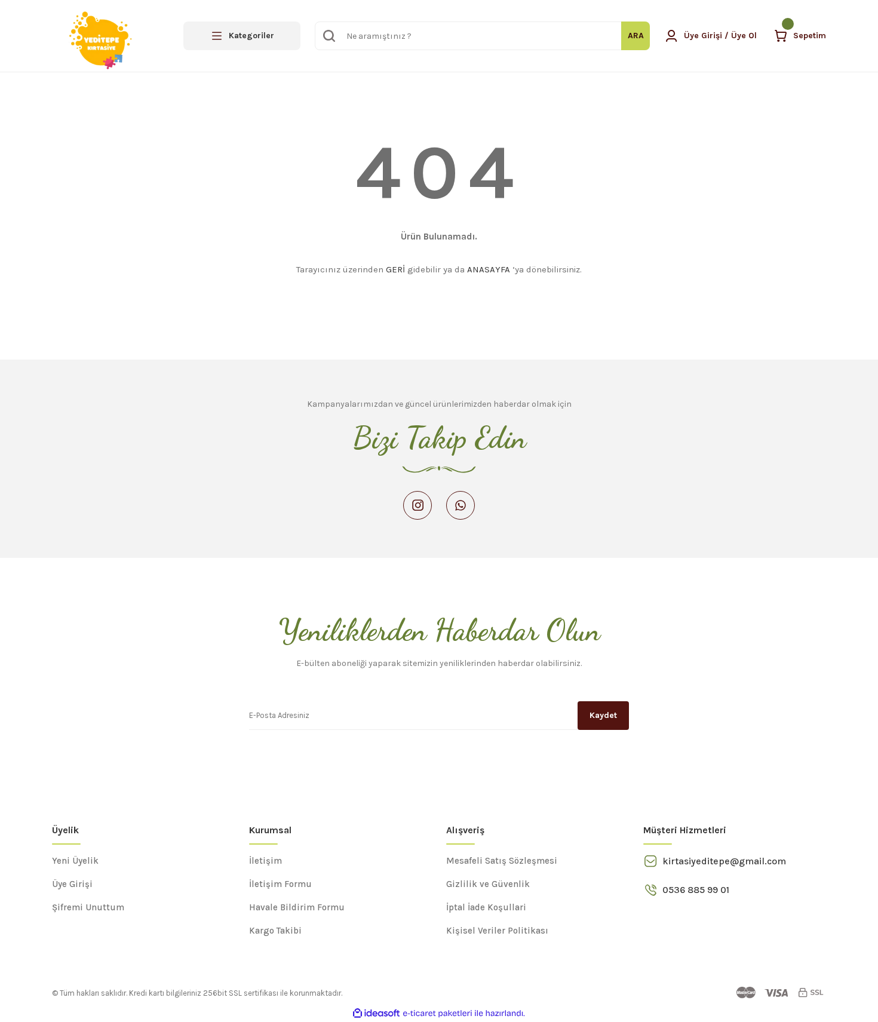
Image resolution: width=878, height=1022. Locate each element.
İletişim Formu (280, 884)
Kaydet (603, 715)
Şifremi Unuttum (88, 907)
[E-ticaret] (437, 1013)
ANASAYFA (488, 269)
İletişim (265, 860)
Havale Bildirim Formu (297, 907)
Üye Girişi (72, 884)
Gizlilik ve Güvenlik (488, 884)
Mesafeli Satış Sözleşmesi (501, 860)
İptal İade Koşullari (486, 907)
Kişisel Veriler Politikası (497, 930)
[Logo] (101, 35)
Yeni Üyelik (75, 860)
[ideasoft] (376, 1013)
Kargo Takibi (275, 930)
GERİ (395, 269)
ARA (636, 35)
